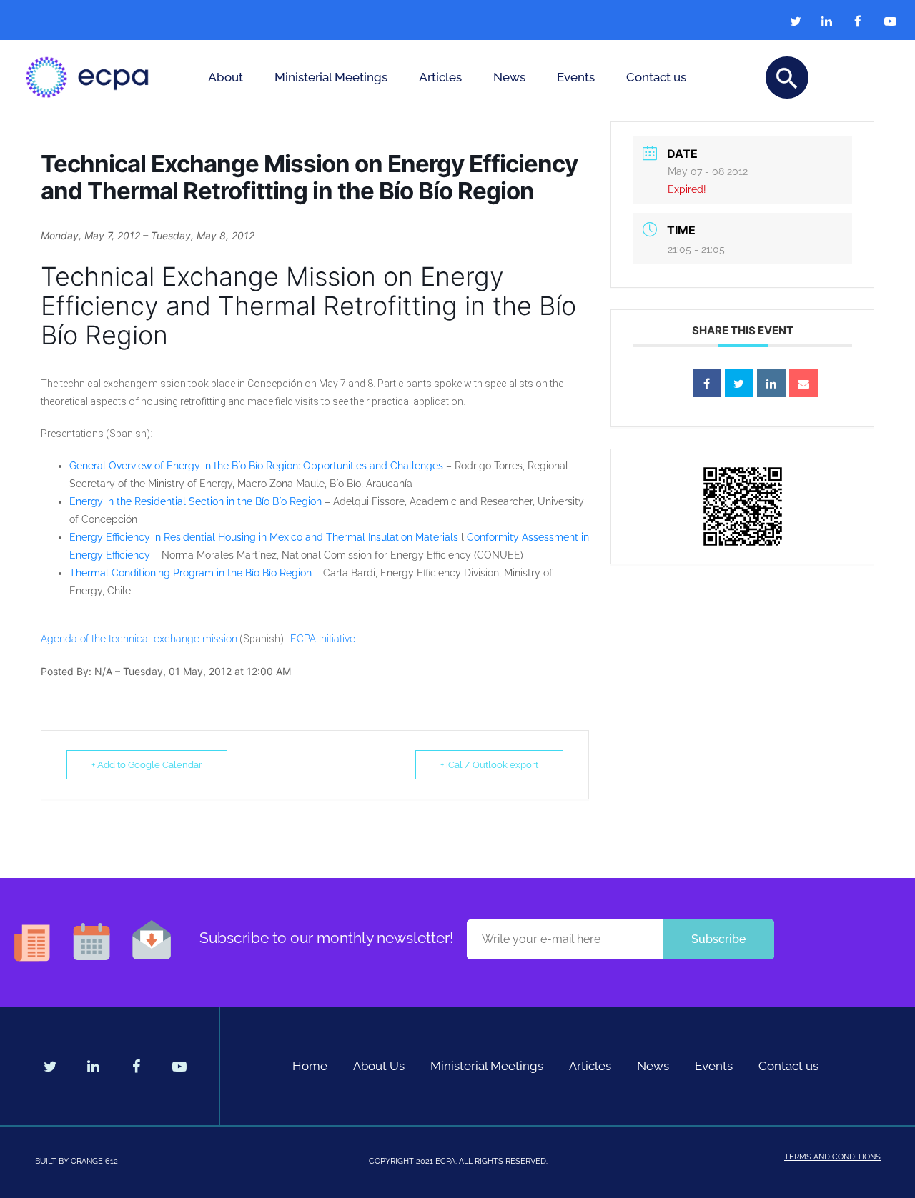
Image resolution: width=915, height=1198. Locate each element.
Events (576, 77)
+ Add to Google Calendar (147, 764)
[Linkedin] (771, 383)
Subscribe (718, 939)
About (225, 77)
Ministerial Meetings (330, 77)
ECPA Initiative (322, 638)
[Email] (803, 383)
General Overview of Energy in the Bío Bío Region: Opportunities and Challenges (256, 465)
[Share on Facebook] (707, 383)
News (509, 77)
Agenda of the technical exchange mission (139, 638)
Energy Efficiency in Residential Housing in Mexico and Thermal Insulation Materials (263, 537)
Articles (440, 77)
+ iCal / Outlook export (489, 764)
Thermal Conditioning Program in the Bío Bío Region (190, 573)
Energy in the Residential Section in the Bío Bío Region (195, 501)
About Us (379, 1066)
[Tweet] (739, 383)
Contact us (656, 77)
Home (309, 1066)
